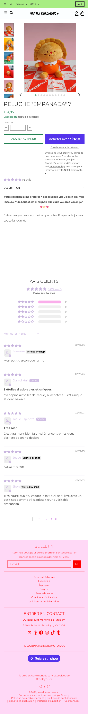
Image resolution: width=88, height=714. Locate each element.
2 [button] (39, 519)
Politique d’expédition (49, 701)
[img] (12, 346)
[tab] (35, 95)
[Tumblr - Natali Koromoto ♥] (58, 632)
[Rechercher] (11, 13)
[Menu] (6, 13)
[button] (13, 179)
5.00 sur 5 (55, 289)
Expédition (10, 116)
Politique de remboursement (27, 698)
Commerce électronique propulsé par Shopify (44, 695)
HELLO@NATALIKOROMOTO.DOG (44, 645)
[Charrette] (82, 13)
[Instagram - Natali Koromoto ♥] (47, 632)
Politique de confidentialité (62, 698)
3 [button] (46, 519)
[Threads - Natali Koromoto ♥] (35, 632)
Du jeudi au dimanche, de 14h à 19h (44, 619)
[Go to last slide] (20, 95)
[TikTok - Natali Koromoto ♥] (53, 632)
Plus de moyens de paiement (65, 147)
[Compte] (76, 13)
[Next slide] (79, 95)
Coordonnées (71, 701)
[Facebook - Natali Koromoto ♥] (41, 632)
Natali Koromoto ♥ (47, 692)
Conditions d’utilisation (21, 701)
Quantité (9, 122)
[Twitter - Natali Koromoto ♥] (30, 632)
